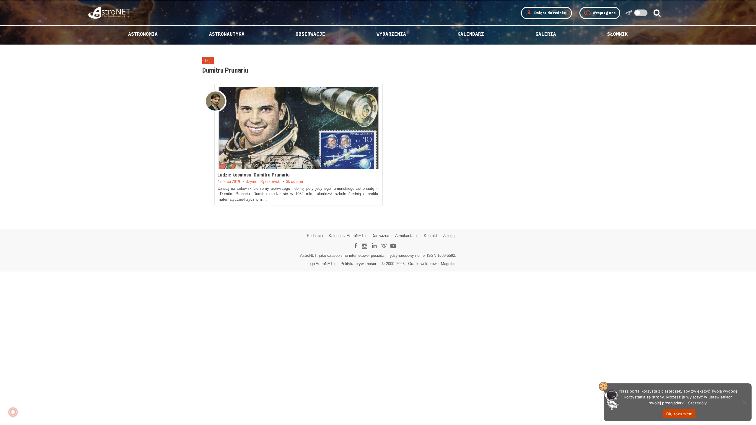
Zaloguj (449, 235)
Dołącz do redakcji (546, 13)
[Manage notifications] (13, 412)
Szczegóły (697, 403)
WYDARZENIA (391, 34)
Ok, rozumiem (679, 413)
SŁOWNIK (617, 34)
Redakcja (315, 235)
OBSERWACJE (310, 34)
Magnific (448, 263)
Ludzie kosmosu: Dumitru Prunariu (253, 175)
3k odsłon (294, 182)
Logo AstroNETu (321, 263)
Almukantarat (406, 235)
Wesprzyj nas (600, 13)
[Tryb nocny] (641, 12)
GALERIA (545, 34)
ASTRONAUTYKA (227, 34)
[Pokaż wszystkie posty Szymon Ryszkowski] (215, 101)
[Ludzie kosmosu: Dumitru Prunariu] (298, 128)
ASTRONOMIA (143, 34)
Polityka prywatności (358, 263)
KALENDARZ (470, 34)
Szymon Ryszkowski (263, 182)
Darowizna (380, 235)
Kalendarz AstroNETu (347, 235)
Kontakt (430, 235)
